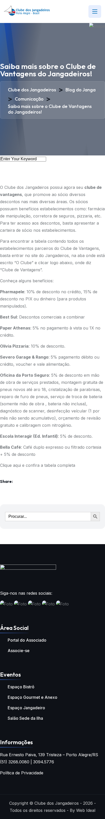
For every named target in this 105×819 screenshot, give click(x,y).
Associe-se (19, 650)
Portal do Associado (27, 640)
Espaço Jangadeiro (26, 707)
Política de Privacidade (21, 772)
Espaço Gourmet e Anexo (32, 697)
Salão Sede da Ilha (25, 718)
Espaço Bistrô (21, 686)
